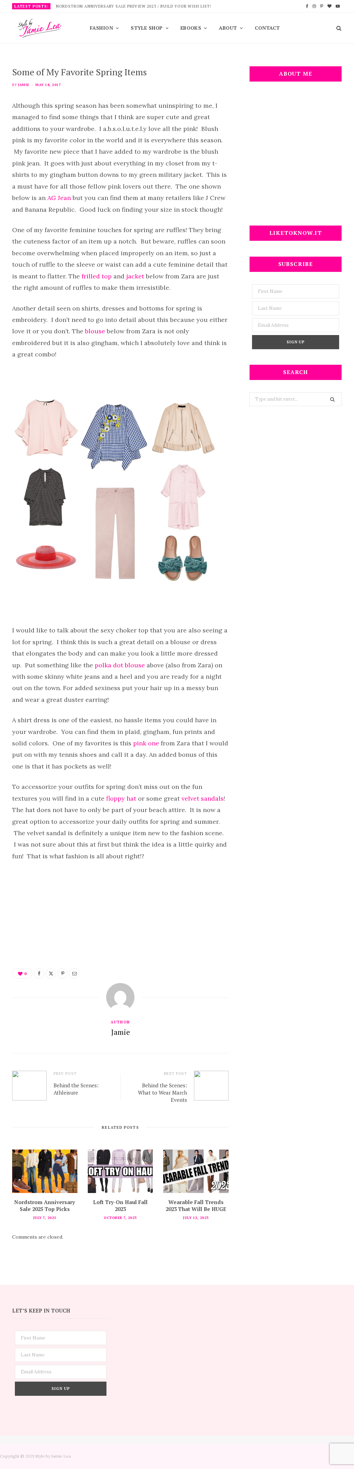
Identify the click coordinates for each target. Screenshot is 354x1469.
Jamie (23, 85)
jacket (135, 276)
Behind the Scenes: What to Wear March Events (162, 1092)
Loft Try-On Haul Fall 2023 (120, 1205)
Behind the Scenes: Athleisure (76, 1089)
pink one (146, 743)
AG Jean (59, 198)
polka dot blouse (121, 665)
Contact (267, 28)
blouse (95, 331)
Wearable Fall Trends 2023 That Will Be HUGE (196, 1205)
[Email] (74, 973)
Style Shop (147, 28)
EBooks (191, 28)
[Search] (336, 28)
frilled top (97, 276)
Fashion (101, 28)
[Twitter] (51, 973)
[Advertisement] (295, 158)
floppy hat (121, 798)
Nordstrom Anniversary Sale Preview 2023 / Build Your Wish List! (133, 6)
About (228, 28)
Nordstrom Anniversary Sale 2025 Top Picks (44, 1205)
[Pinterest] (62, 973)
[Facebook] (39, 973)
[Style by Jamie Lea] (40, 28)
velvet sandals (202, 798)
